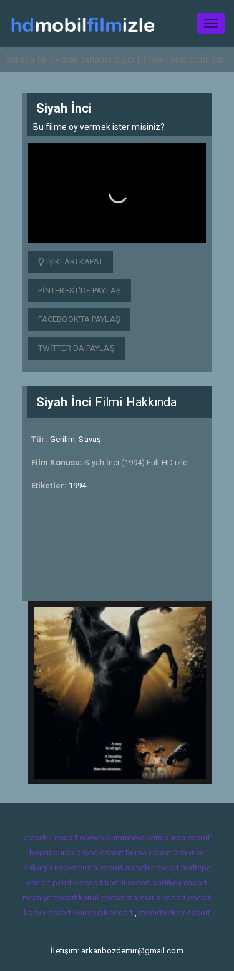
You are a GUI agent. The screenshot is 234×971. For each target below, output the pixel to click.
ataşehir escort (51, 837)
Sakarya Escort (50, 867)
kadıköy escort (180, 882)
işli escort (115, 912)
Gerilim (63, 439)
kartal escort (127, 882)
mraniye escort (49, 897)
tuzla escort (100, 867)
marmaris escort (156, 897)
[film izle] (82, 23)
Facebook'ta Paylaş (79, 319)
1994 (77, 485)
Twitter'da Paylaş (76, 348)
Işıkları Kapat (74, 261)
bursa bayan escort (88, 852)
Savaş (90, 439)
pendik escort (77, 882)
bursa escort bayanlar (165, 852)
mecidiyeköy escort (174, 912)
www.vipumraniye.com (121, 837)
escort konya (71, 912)
